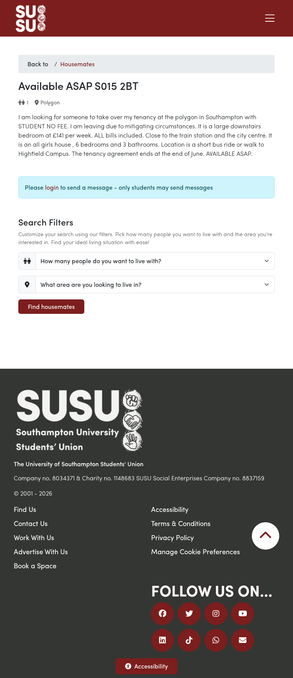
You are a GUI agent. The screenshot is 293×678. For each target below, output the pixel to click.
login (52, 187)
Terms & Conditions (181, 523)
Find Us (25, 509)
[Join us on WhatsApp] (215, 640)
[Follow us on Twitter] (189, 613)
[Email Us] (242, 640)
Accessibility (151, 666)
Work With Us (34, 537)
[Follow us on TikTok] (189, 640)
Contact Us (31, 523)
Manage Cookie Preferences (195, 551)
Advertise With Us (41, 551)
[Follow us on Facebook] (162, 613)
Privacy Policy (172, 537)
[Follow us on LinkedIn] (162, 640)
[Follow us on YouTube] (242, 613)
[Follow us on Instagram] (215, 613)
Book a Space (35, 565)
